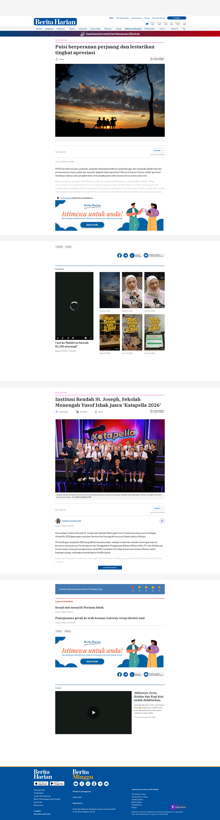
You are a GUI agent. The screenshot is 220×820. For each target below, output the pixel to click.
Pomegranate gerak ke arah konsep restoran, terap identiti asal (100, 618)
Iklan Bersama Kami (42, 814)
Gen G (162, 28)
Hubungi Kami (39, 790)
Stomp (134, 807)
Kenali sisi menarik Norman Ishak (79, 607)
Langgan (176, 18)
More (173, 28)
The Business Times (140, 797)
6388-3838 (77, 797)
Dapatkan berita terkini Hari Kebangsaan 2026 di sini (113, 33)
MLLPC (59, 631)
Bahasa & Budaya (133, 28)
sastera (68, 247)
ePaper (147, 18)
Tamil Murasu (137, 805)
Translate (83, 412)
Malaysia (61, 28)
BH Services (38, 805)
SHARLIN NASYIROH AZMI (71, 521)
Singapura (49, 28)
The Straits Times (139, 794)
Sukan (119, 28)
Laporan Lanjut (110, 567)
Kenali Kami (38, 793)
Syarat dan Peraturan (42, 796)
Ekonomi (83, 28)
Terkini (39, 28)
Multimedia (149, 28)
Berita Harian (137, 802)
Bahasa (67, 631)
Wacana (107, 28)
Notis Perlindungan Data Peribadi (47, 799)
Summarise (64, 412)
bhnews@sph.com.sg (86, 812)
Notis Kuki (38, 802)
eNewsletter (137, 18)
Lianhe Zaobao (137, 799)
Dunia (71, 28)
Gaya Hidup (95, 28)
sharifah (59, 247)
